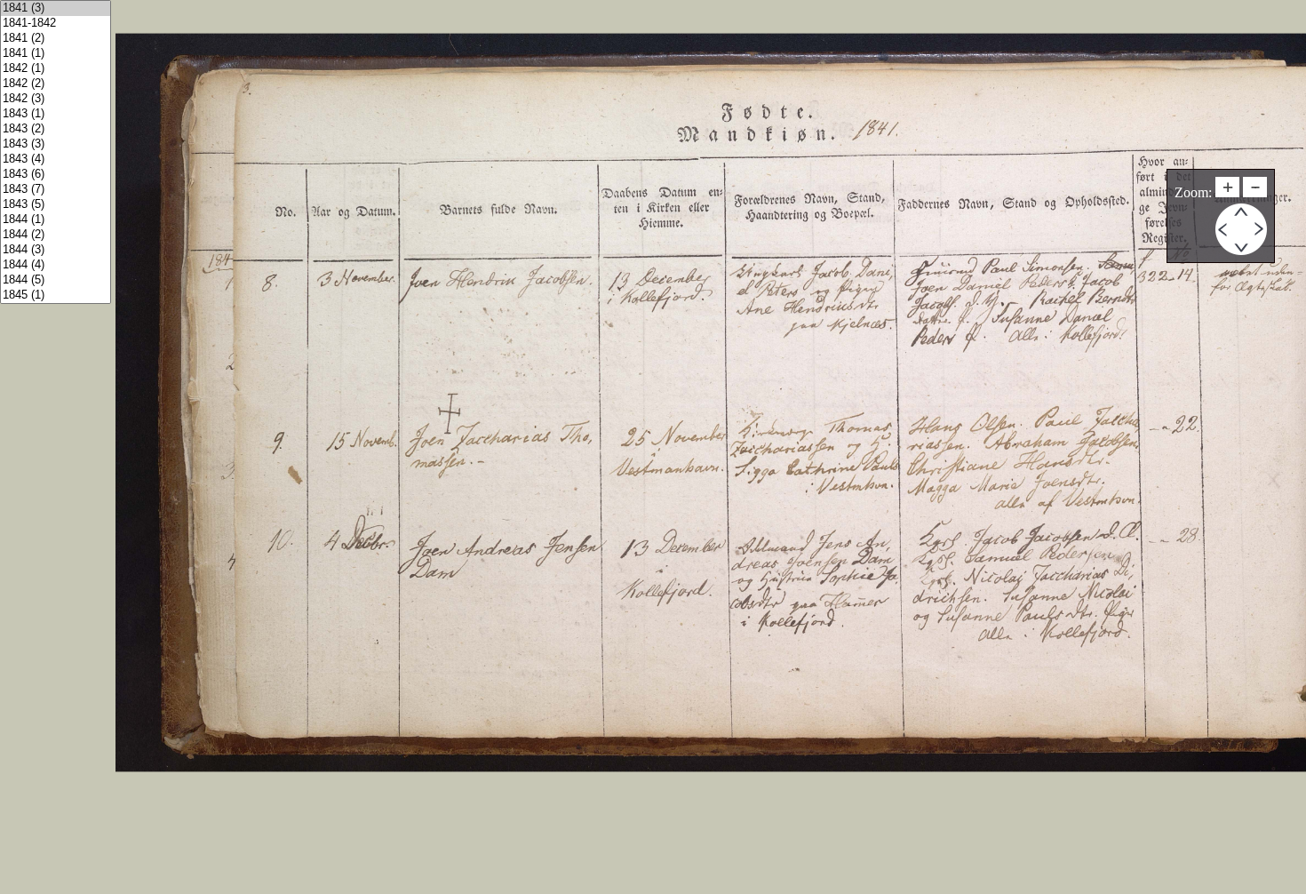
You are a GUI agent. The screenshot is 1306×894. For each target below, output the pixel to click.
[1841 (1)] (55, 53)
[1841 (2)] (55, 38)
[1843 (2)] (55, 129)
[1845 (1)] (55, 295)
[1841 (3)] (55, 8)
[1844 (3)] (55, 250)
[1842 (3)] (55, 99)
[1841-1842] (55, 23)
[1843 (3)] (55, 144)
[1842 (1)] (55, 68)
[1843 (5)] (55, 204)
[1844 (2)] (55, 235)
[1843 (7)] (55, 189)
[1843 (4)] (55, 159)
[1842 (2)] (55, 84)
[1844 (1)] (55, 219)
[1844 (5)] (55, 280)
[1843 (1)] (55, 114)
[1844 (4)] (55, 265)
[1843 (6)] (55, 174)
